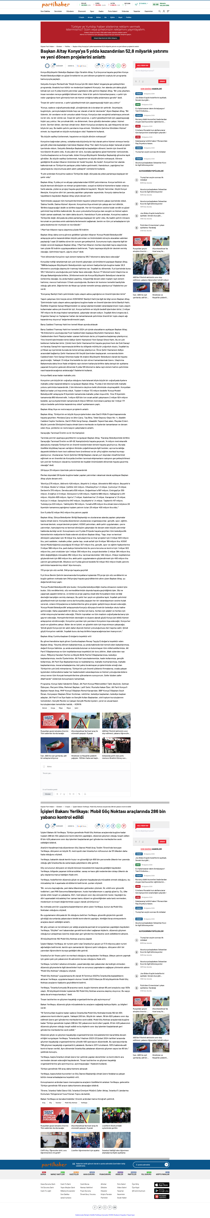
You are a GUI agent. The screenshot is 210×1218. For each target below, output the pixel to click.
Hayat (120, 17)
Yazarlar (136, 11)
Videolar (125, 11)
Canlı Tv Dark (66, 1184)
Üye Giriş (135, 1184)
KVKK (111, 1215)
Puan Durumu (105, 1173)
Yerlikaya (84, 1103)
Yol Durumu (146, 1173)
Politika (128, 17)
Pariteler (132, 1173)
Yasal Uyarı (131, 1215)
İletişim (86, 1215)
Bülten (98, 17)
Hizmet (44, 708)
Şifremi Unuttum (138, 1191)
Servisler (58, 11)
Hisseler (119, 1173)
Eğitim (112, 17)
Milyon (69, 708)
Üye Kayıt (135, 1187)
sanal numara (66, 1198)
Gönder (48, 794)
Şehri (76, 708)
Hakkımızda (79, 1215)
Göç (50, 1103)
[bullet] (73, 794)
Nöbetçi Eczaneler (68, 1191)
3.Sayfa (81, 17)
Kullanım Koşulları (120, 1215)
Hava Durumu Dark (48, 1184)
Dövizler (104, 1187)
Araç (43, 1103)
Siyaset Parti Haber (47, 46)
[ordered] (70, 794)
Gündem (70, 11)
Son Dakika (45, 11)
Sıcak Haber (122, 1198)
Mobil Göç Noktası (71, 1103)
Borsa (43, 1173)
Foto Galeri (112, 11)
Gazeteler (149, 11)
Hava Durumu (89, 1173)
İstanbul (58, 1103)
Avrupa (90, 17)
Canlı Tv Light (46, 1191)
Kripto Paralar (162, 1173)
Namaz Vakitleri (58, 1173)
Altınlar (104, 1184)
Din (105, 17)
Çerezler (105, 1215)
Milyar (61, 708)
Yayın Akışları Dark (68, 1187)
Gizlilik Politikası (95, 1215)
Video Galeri (122, 1187)
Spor (92, 11)
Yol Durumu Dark (47, 1187)
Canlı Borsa (84, 1184)
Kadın (101, 11)
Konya (53, 708)
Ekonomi (82, 11)
